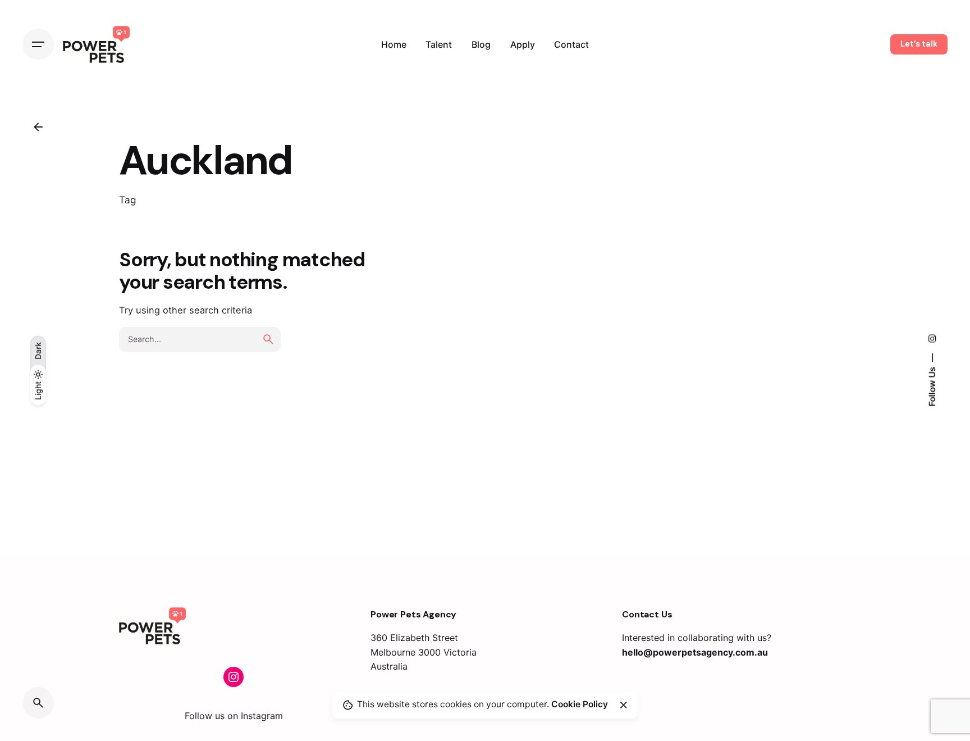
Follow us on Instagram (234, 715)
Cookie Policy (579, 704)
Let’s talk (918, 43)
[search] (268, 339)
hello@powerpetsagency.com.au (695, 652)
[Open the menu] (38, 44)
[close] (623, 705)
